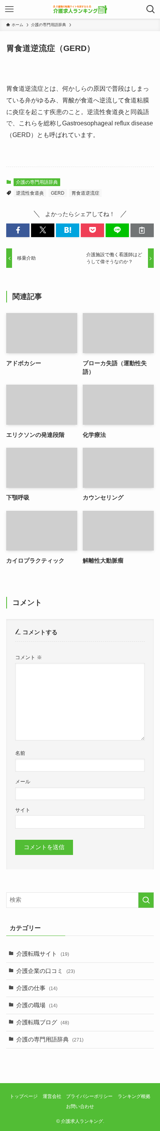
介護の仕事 (36, 988)
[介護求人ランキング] (79, 9)
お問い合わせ (80, 1106)
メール (22, 781)
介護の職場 (36, 1005)
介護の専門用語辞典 (37, 182)
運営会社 (52, 1096)
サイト (22, 810)
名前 (20, 753)
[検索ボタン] (150, 9)
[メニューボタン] (9, 9)
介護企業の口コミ (45, 971)
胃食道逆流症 (85, 193)
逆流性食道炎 (30, 193)
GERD (57, 193)
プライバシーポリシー (89, 1096)
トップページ (24, 1096)
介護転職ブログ (42, 1022)
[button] (18, 230)
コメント (28, 657)
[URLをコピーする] (142, 230)
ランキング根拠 (134, 1096)
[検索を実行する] (146, 900)
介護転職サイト (42, 954)
